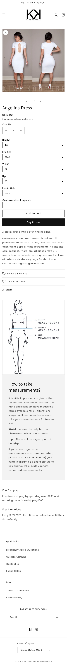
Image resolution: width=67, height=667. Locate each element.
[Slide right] (40, 101)
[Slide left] (26, 101)
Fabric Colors (14, 571)
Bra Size (6, 152)
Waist (5, 164)
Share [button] (9, 289)
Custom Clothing (16, 556)
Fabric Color (9, 188)
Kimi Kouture (25, 661)
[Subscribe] (57, 617)
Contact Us (12, 564)
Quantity (6, 124)
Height (6, 140)
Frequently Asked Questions (22, 549)
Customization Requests (16, 200)
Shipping (6, 119)
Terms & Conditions (18, 590)
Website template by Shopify (41, 661)
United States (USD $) (32, 649)
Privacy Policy (14, 597)
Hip (4, 176)
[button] (3, 15)
